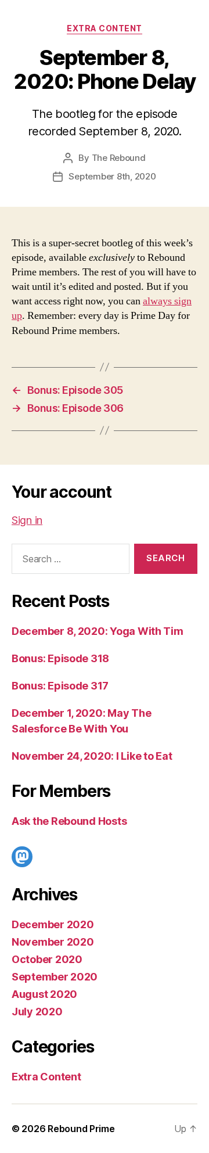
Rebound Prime (81, 1128)
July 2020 (37, 1011)
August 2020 (44, 994)
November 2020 (53, 942)
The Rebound (119, 157)
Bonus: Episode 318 (60, 658)
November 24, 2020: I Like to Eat (92, 756)
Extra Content (104, 28)
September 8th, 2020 (112, 176)
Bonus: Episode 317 (60, 686)
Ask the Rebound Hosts (69, 821)
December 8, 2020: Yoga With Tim (97, 631)
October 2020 (47, 959)
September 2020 (55, 977)
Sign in (27, 520)
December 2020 (53, 924)
